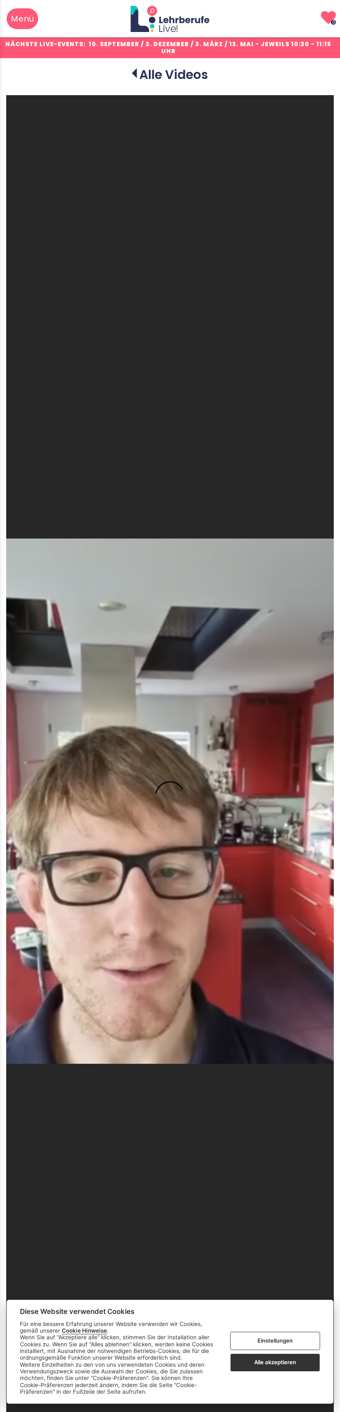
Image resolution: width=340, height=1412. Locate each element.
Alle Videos (173, 75)
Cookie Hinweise (84, 1330)
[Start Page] (170, 18)
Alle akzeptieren (275, 1362)
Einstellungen (275, 1340)
